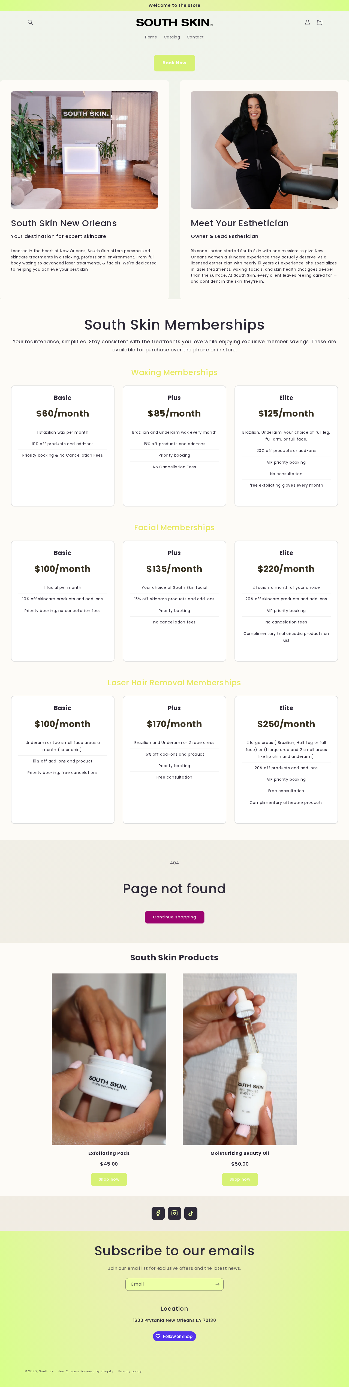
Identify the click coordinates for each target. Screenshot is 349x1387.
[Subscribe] (217, 1284)
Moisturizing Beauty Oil (239, 1153)
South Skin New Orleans (59, 1371)
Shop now (109, 1179)
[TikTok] (190, 1213)
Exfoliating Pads (109, 1153)
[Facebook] (158, 1213)
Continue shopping (174, 917)
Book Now (174, 63)
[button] (31, 22)
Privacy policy (130, 1371)
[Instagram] (174, 1213)
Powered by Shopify (96, 1371)
